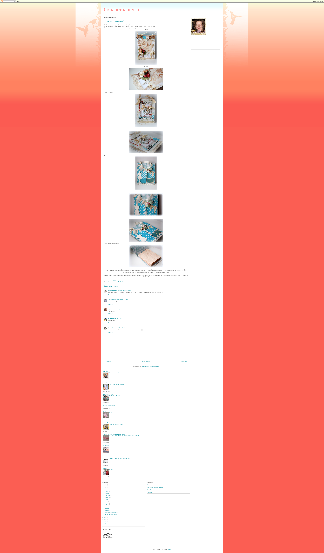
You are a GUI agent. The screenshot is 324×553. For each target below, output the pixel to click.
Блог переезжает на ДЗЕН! (115, 447)
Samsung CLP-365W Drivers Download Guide (119, 458)
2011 (105, 519)
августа (107, 497)
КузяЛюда (105, 371)
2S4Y (148, 485)
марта (107, 506)
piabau (104, 411)
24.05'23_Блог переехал (115, 469)
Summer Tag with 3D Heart (109, 407)
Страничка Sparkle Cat (114, 373)
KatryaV (105, 468)
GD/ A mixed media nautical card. (116, 384)
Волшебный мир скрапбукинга (155, 487)
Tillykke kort (111, 412)
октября (107, 493)
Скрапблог (149, 489)
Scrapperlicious (107, 422)
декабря (107, 489)
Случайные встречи (108, 383)
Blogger (169, 549)
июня (106, 499)
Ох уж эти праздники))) (111, 514)
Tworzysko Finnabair (108, 394)
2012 (105, 517)
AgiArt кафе (106, 445)
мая (106, 501)
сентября (107, 495)
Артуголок (149, 492)
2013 (105, 487)
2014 (105, 485)
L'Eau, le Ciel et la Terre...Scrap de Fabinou (114, 434)
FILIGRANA (106, 457)
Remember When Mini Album (116, 424)
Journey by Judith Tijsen (114, 395)
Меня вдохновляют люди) (111, 512)
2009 (105, 524)
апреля (107, 504)
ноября (107, 491)
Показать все (188, 477)
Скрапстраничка (121, 9)
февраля (107, 508)
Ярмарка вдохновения (109, 405)
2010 (105, 521)
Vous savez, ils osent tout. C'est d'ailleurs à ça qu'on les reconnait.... (124, 435)
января (107, 510)
